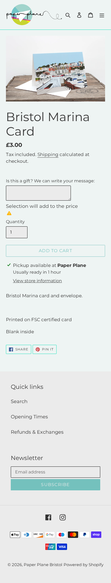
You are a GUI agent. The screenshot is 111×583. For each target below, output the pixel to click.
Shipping (47, 154)
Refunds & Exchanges (37, 432)
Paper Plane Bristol (43, 564)
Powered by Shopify (83, 564)
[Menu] (101, 15)
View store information (37, 280)
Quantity (15, 221)
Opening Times (29, 417)
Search (19, 401)
